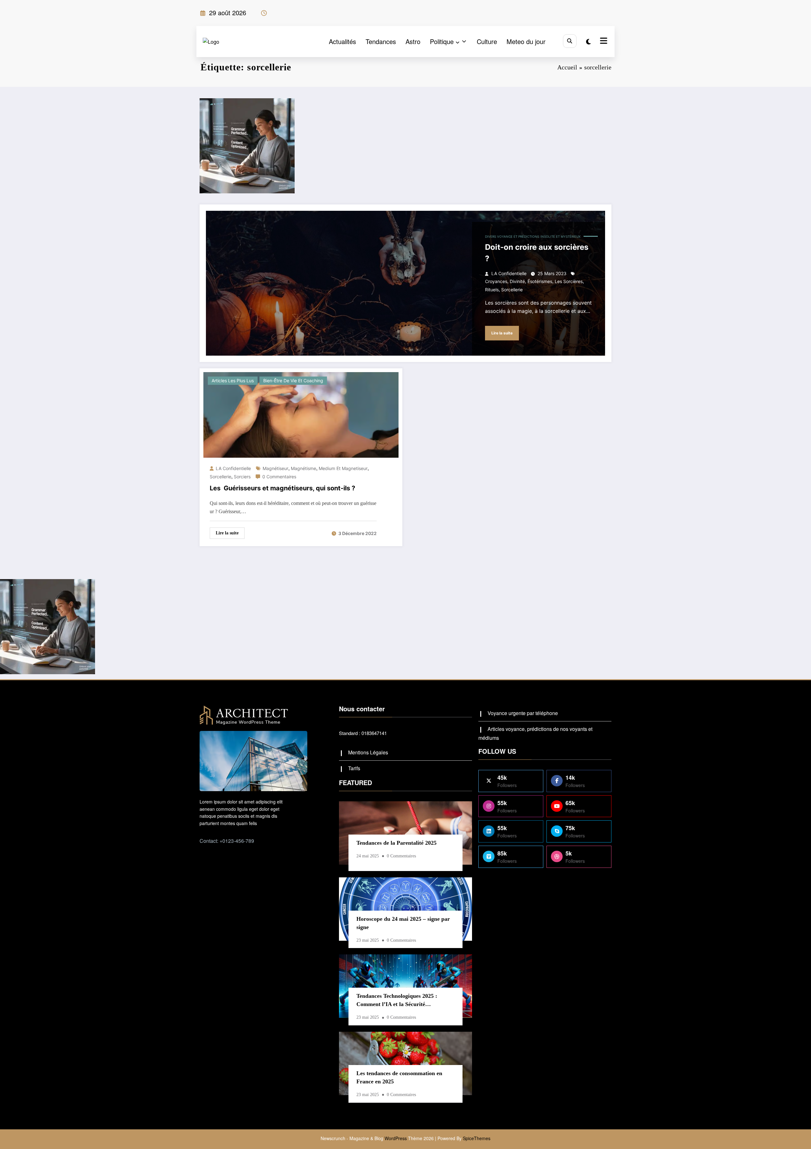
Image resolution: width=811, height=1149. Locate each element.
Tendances (381, 41)
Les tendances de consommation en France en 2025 (399, 1077)
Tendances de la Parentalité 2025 (396, 843)
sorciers (242, 476)
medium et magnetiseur (343, 468)
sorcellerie (512, 289)
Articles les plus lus (233, 380)
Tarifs (354, 768)
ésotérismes (539, 281)
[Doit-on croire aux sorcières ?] (405, 283)
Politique (442, 41)
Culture (487, 41)
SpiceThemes (476, 1138)
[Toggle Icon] (603, 41)
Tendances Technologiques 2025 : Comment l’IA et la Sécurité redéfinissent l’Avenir (396, 1001)
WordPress (396, 1138)
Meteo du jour (526, 41)
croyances (496, 281)
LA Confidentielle (509, 273)
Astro (413, 41)
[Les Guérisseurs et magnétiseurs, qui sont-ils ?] (301, 414)
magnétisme (303, 468)
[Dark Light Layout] (588, 41)
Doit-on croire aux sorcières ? (536, 252)
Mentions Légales (368, 752)
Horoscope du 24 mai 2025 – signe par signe (403, 923)
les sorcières (569, 281)
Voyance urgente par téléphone (523, 713)
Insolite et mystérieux (560, 236)
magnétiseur (275, 468)
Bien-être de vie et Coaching (293, 380)
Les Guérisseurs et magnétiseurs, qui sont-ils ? (282, 488)
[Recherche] (570, 41)
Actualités (342, 41)
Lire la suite (502, 333)
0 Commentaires (279, 476)
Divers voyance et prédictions (512, 236)
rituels (492, 289)
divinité (517, 281)
